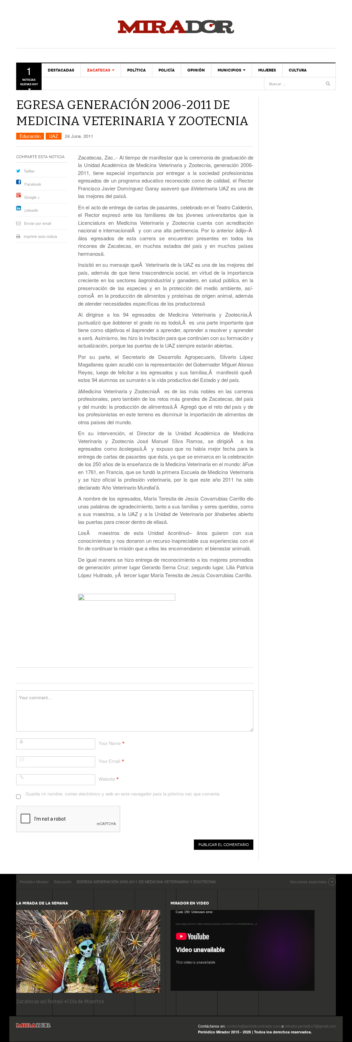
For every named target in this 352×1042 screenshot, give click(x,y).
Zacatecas (98, 70)
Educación (30, 136)
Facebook (32, 184)
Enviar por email (37, 223)
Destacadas (61, 70)
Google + (32, 197)
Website (107, 779)
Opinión (196, 70)
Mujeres (267, 70)
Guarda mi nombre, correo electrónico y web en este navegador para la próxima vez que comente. (123, 793)
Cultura (298, 70)
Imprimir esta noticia (40, 236)
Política (136, 70)
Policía (166, 70)
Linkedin (31, 210)
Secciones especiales (308, 881)
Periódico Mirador (176, 27)
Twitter (29, 171)
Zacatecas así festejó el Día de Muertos (60, 1002)
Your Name (110, 743)
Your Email (109, 761)
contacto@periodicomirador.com (253, 1026)
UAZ (53, 136)
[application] (242, 950)
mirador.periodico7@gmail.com (310, 1026)
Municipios (229, 70)
